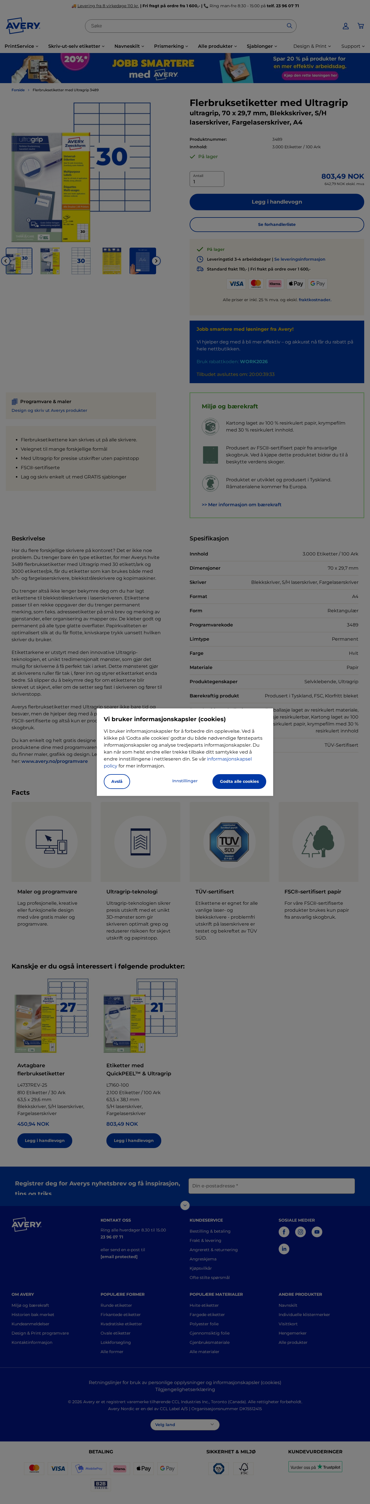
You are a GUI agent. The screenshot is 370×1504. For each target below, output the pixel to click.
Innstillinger (185, 780)
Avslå (117, 781)
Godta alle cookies (239, 781)
